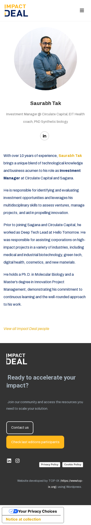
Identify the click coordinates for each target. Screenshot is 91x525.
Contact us (20, 427)
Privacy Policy (49, 464)
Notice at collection (23, 519)
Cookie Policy (72, 464)
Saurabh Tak (70, 156)
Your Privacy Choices (37, 511)
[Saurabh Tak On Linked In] (44, 135)
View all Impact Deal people (26, 329)
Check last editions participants (35, 442)
